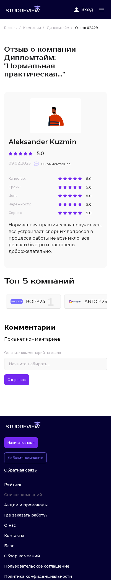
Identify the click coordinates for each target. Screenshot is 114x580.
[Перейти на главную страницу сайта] (23, 9)
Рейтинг (13, 484)
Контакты (14, 535)
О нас (10, 525)
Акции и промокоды (26, 504)
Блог (9, 545)
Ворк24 (35, 301)
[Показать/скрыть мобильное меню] (101, 9)
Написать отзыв (21, 443)
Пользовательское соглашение (36, 566)
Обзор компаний (22, 555)
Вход (87, 9)
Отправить (16, 380)
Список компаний (23, 494)
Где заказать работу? (26, 515)
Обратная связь (20, 470)
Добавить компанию (25, 458)
